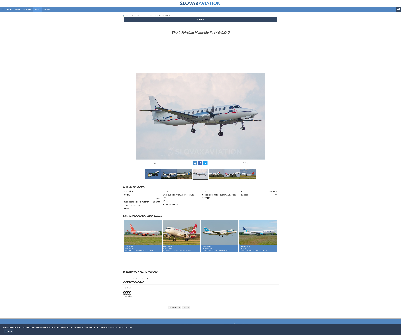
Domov (127, 16)
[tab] (200, 19)
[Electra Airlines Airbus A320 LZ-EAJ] (181, 232)
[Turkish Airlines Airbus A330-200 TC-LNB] (169, 174)
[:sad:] (128, 294)
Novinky (9, 9)
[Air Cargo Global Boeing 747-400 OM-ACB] (248, 174)
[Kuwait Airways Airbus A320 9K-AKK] (219, 232)
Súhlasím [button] (8, 331)
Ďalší (244, 163)
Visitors (46, 9)
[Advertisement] (200, 54)
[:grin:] (128, 292)
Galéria (37, 9)
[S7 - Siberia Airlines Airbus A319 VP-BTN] (153, 174)
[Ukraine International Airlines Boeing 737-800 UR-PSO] (185, 174)
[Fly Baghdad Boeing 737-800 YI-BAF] (143, 232)
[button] (3, 331)
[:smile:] (124, 292)
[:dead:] (130, 294)
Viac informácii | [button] (111, 327)
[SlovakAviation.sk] (200, 3)
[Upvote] (195, 164)
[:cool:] (126, 292)
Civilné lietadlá (137, 16)
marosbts (245, 195)
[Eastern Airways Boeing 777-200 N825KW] (258, 232)
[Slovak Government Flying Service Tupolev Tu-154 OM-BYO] (216, 174)
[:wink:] (130, 292)
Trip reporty (27, 9)
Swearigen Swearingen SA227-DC (136, 202)
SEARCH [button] (201, 19)
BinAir (126, 209)
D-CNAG (127, 195)
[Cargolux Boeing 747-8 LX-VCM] (232, 174)
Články (17, 9)
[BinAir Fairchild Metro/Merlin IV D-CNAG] (200, 174)
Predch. (155, 163)
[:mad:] (126, 294)
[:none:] (124, 294)
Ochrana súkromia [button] (125, 327)
